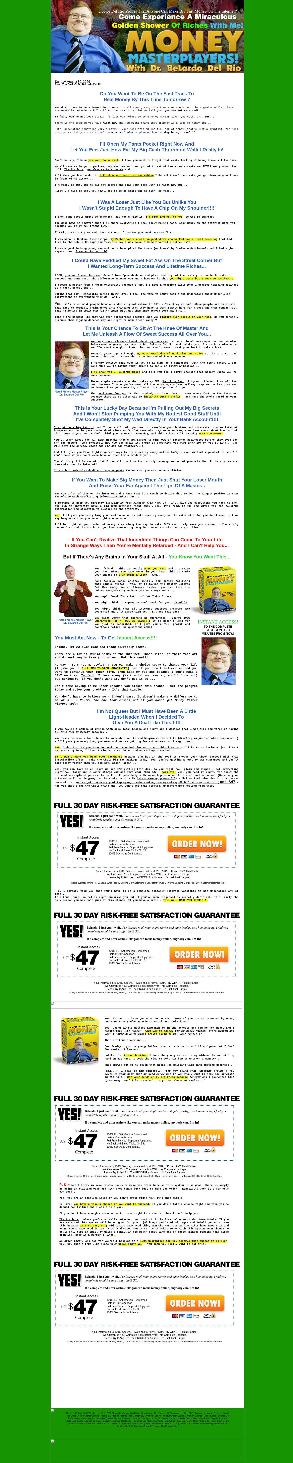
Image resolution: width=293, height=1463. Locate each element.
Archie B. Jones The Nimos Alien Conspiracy (122, 1416)
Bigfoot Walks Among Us (167, 1418)
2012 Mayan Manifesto (118, 1413)
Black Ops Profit (201, 1418)
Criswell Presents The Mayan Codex (161, 1426)
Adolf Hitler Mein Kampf (141, 1413)
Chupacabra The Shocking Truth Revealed (140, 1423)
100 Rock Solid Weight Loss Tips (89, 1413)
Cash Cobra (223, 1421)
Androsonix (200, 1413)
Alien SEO (188, 1413)
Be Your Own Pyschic (143, 1418)
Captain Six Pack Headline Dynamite (102, 1421)
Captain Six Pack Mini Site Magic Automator (142, 1421)
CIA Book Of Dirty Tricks (174, 1423)
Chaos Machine (75, 1423)
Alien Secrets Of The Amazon (168, 1413)
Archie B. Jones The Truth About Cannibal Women (170, 1416)
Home (69, 1413)
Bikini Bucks (186, 1418)
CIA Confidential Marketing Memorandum (207, 1423)
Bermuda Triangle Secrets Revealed (113, 1418)
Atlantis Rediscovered (205, 1416)
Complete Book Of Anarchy (129, 1426)
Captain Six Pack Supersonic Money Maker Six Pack (190, 1421)
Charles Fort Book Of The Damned (101, 1423)
